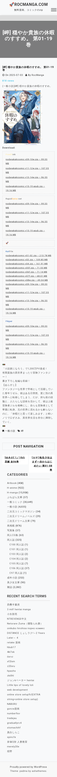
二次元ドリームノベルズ (21, 516)
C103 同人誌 (17, 554)
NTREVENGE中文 (17, 618)
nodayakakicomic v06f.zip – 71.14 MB (26, 272)
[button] (54, 10)
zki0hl (10, 675)
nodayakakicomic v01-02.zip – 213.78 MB (28, 255)
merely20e (13, 746)
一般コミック (14, 502)
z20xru (11, 666)
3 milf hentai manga (19, 609)
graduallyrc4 (14, 723)
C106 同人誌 (17, 568)
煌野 (9, 751)
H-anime (12, 487)
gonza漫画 (13, 708)
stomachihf (14, 727)
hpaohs (11, 670)
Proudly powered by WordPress (28, 766)
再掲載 (11, 525)
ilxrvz (10, 656)
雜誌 (9, 587)
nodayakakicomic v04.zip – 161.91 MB (27, 263)
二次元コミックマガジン (21, 511)
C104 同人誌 (17, 558)
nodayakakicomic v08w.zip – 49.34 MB (27, 280)
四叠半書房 (13, 604)
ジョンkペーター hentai (20, 680)
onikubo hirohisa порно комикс (26, 628)
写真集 (11, 530)
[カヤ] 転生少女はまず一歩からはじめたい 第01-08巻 (42, 463)
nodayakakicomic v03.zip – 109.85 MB (27, 259)
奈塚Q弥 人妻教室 (17, 741)
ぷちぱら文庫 (14, 497)
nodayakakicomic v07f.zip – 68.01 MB (26, 276)
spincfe (11, 737)
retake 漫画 (13, 642)
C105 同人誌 (17, 563)
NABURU (12, 704)
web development (17, 689)
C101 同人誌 (17, 549)
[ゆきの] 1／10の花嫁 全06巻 (15, 459)
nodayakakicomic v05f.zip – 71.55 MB (26, 267)
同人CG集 (12, 535)
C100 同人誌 (17, 544)
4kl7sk (11, 652)
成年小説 (12, 577)
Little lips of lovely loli (20, 685)
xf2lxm (11, 661)
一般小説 (10, 430)
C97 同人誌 (16, 573)
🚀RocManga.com (28, 4)
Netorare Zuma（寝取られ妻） (25, 623)
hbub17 (11, 647)
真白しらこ (13, 732)
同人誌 (11, 539)
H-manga (12, 492)
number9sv (13, 713)
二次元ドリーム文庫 (18, 521)
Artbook (12, 483)
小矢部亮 (12, 614)
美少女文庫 (13, 582)
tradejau (12, 718)
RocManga (38, 75)
